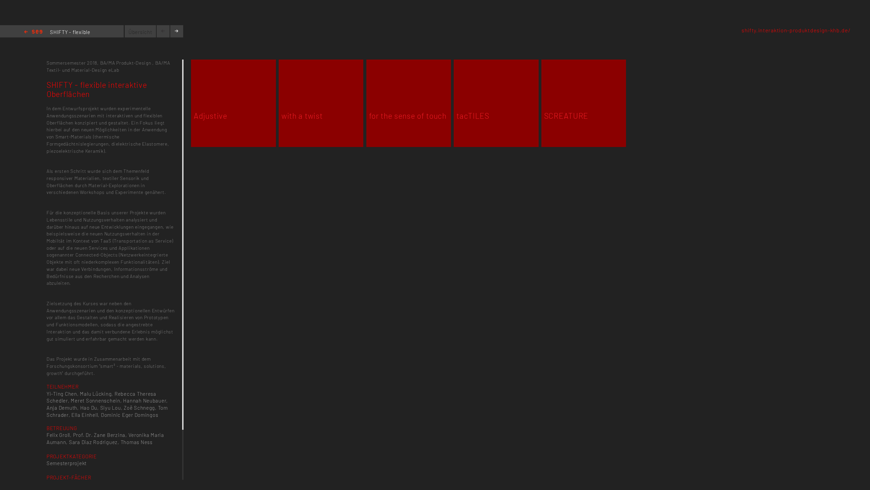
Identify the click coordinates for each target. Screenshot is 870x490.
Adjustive (210, 115)
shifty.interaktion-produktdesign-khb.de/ (796, 30)
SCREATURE (566, 115)
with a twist (302, 115)
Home (33, 32)
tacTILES (472, 115)
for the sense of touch (408, 115)
